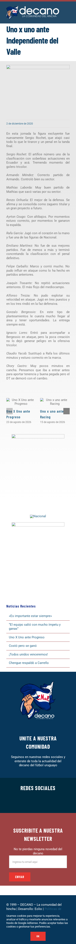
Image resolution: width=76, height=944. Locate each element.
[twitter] (24, 802)
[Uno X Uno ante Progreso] (21, 402)
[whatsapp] (38, 802)
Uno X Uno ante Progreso (27, 637)
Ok (38, 936)
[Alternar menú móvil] (68, 10)
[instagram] (31, 802)
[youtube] (51, 802)
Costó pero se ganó (23, 646)
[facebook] (17, 802)
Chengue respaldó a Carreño (29, 663)
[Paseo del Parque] (38, 516)
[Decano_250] (38, 524)
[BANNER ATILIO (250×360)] (38, 436)
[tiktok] (44, 802)
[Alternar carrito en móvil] (68, 15)
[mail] (58, 802)
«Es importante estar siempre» (30, 616)
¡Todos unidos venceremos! (29, 654)
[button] (9, 411)
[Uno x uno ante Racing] (55, 402)
